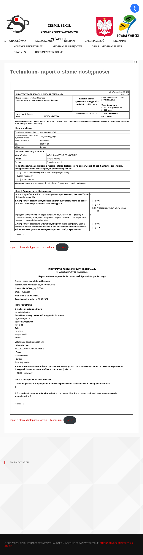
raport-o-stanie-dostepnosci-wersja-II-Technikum (36, 420)
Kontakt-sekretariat (28, 46)
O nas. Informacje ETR (107, 46)
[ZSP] (17, 23)
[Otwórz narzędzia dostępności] (134, 8)
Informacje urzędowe (67, 46)
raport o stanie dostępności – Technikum (32, 247)
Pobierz (62, 247)
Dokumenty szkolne (49, 52)
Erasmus (20, 52)
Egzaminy (119, 41)
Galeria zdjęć (94, 41)
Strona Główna (15, 41)
